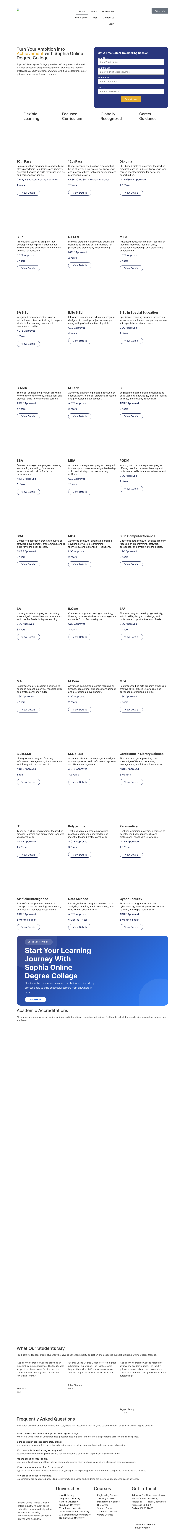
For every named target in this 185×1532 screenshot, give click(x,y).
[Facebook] (135, 1515)
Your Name (103, 58)
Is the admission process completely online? (39, 1441)
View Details (28, 192)
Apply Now (35, 999)
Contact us (108, 17)
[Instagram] (157, 1515)
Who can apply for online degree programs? (39, 1450)
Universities (108, 11)
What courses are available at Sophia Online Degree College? (48, 1433)
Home (82, 11)
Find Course (81, 17)
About (94, 11)
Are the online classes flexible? (32, 1458)
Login (111, 23)
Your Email (103, 78)
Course (101, 87)
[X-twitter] (142, 1515)
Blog (95, 17)
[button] (92, 1433)
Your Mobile (104, 68)
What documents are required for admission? (40, 1467)
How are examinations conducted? (34, 1475)
